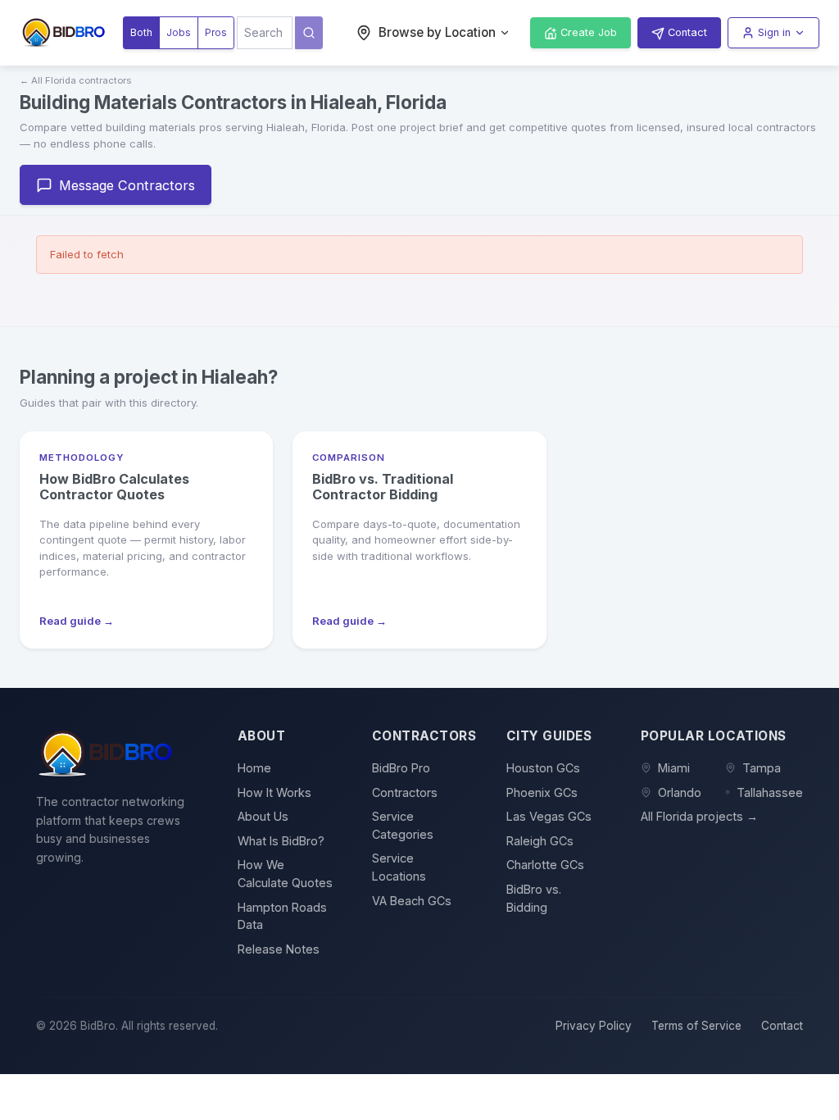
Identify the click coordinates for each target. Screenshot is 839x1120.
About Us (263, 816)
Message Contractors (127, 185)
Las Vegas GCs (549, 816)
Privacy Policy (594, 1025)
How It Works (274, 792)
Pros (216, 32)
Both (141, 32)
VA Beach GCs (411, 901)
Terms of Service (696, 1025)
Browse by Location (437, 32)
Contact (782, 1025)
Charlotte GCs (545, 865)
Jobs (178, 32)
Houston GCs (543, 768)
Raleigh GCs (540, 841)
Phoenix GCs (542, 792)
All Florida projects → (699, 816)
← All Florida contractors (75, 80)
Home (254, 768)
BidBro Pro (401, 768)
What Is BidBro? (281, 841)
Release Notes (279, 949)
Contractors (405, 792)
